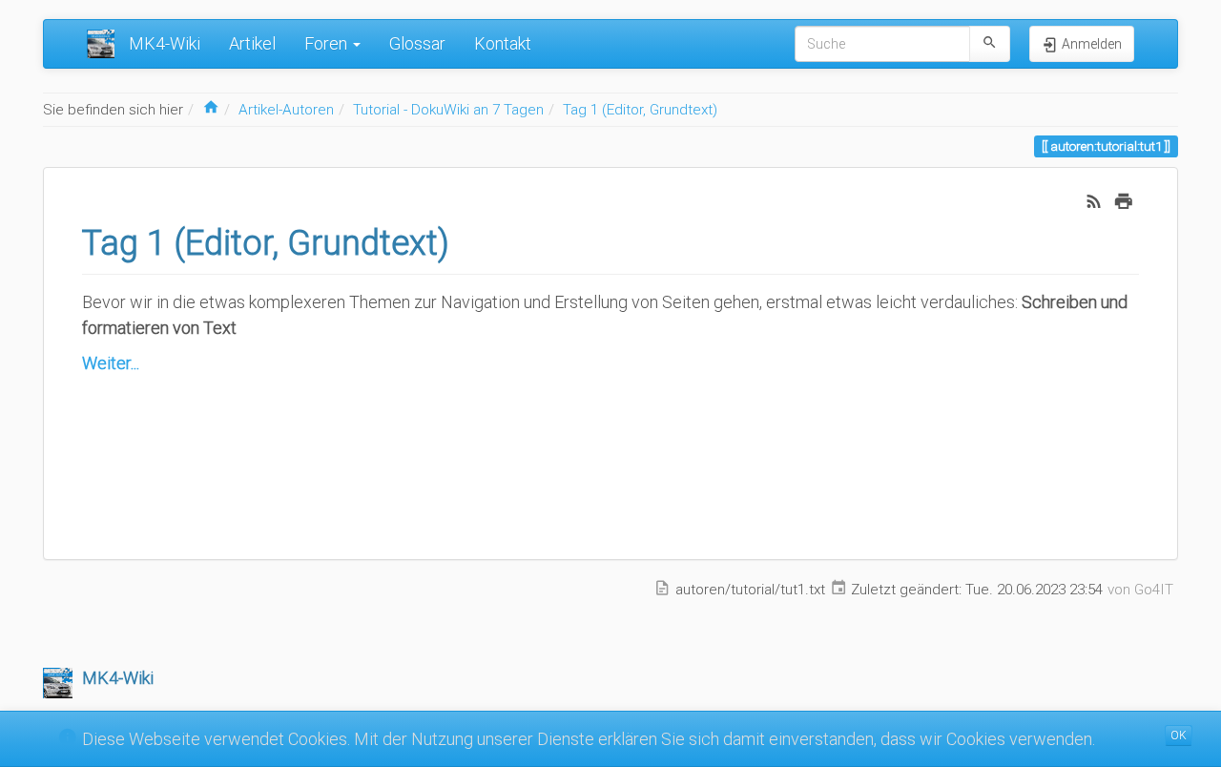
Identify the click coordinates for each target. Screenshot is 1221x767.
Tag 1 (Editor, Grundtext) (640, 109)
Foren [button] (327, 43)
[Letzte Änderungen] (1094, 200)
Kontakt (502, 43)
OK (1178, 735)
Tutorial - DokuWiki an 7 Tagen (448, 109)
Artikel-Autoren (286, 109)
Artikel (252, 43)
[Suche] (989, 44)
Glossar (417, 43)
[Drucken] (1123, 200)
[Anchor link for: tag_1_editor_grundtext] (467, 239)
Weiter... (110, 363)
